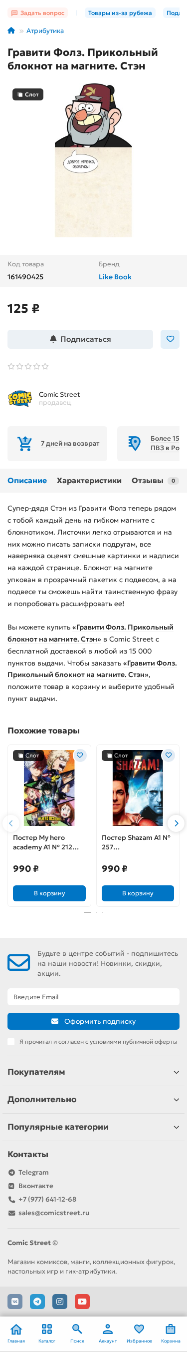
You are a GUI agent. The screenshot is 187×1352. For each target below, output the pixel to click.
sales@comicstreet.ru (53, 1213)
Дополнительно (41, 1099)
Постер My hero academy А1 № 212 (42, 842)
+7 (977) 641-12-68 (47, 1199)
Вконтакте (35, 1186)
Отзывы (153, 480)
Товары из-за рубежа (120, 12)
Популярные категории (58, 1127)
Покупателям (36, 1072)
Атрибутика (45, 30)
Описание (27, 480)
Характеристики (89, 480)
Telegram (33, 1172)
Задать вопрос (42, 12)
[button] (10, 823)
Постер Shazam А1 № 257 (136, 842)
